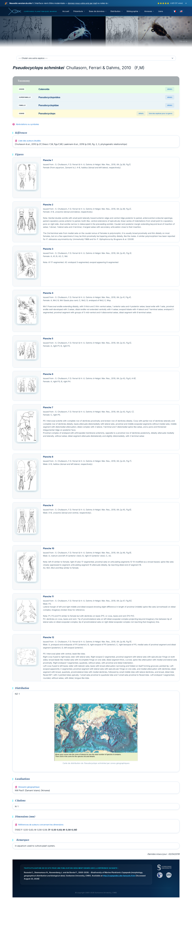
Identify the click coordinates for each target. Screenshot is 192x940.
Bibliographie (132, 11)
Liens (160, 11)
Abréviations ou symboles (27, 124)
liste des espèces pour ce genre (160, 113)
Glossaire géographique (28, 787)
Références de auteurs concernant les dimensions (40, 824)
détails (169, 89)
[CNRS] (169, 875)
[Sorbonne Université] (164, 867)
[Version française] (175, 11)
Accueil (65, 11)
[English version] (181, 11)
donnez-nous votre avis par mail (82, 3)
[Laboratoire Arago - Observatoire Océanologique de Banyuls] (160, 875)
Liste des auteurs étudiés (29, 141)
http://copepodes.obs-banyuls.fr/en (119, 876)
